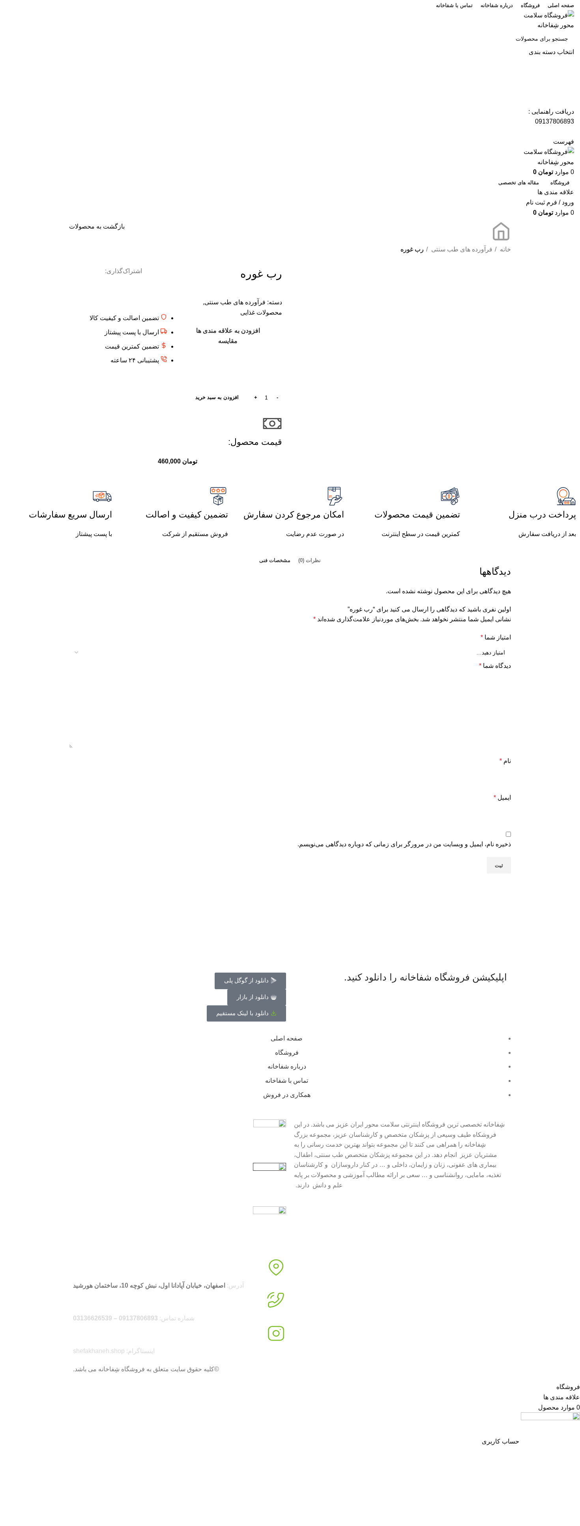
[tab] (309, 560)
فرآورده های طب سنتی (461, 249)
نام (505, 760)
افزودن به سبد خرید (217, 397)
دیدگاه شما (495, 665)
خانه (504, 249)
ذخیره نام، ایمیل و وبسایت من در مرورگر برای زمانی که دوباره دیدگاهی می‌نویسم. (404, 844)
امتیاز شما (496, 637)
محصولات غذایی (261, 312)
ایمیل (502, 797)
